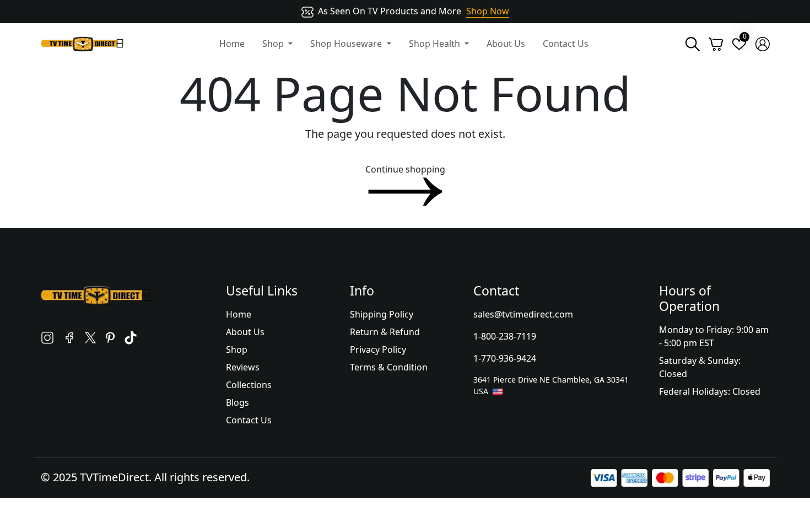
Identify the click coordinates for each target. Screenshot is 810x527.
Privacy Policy (378, 349)
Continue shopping (405, 169)
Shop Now (487, 11)
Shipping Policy (381, 314)
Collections (249, 385)
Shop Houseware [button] (347, 43)
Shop (236, 349)
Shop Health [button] (435, 43)
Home (232, 43)
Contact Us (565, 43)
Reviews (243, 367)
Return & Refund (385, 332)
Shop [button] (274, 43)
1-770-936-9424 (504, 358)
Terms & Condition (389, 367)
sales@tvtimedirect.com (523, 314)
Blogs (237, 402)
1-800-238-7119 (504, 336)
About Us (506, 43)
